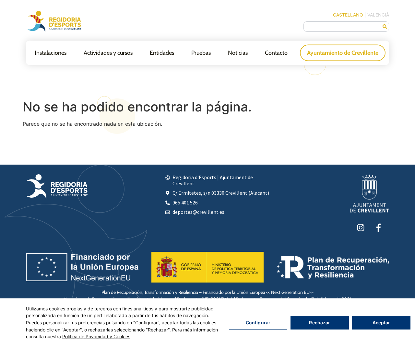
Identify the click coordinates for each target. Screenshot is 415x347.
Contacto (276, 52)
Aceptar (381, 322)
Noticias (238, 52)
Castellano (348, 14)
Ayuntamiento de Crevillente (342, 52)
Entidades (162, 52)
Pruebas (201, 52)
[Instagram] (360, 227)
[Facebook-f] (378, 227)
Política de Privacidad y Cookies (96, 336)
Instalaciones (50, 52)
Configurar (258, 322)
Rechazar (319, 322)
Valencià (378, 14)
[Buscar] (385, 26)
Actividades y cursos (108, 52)
